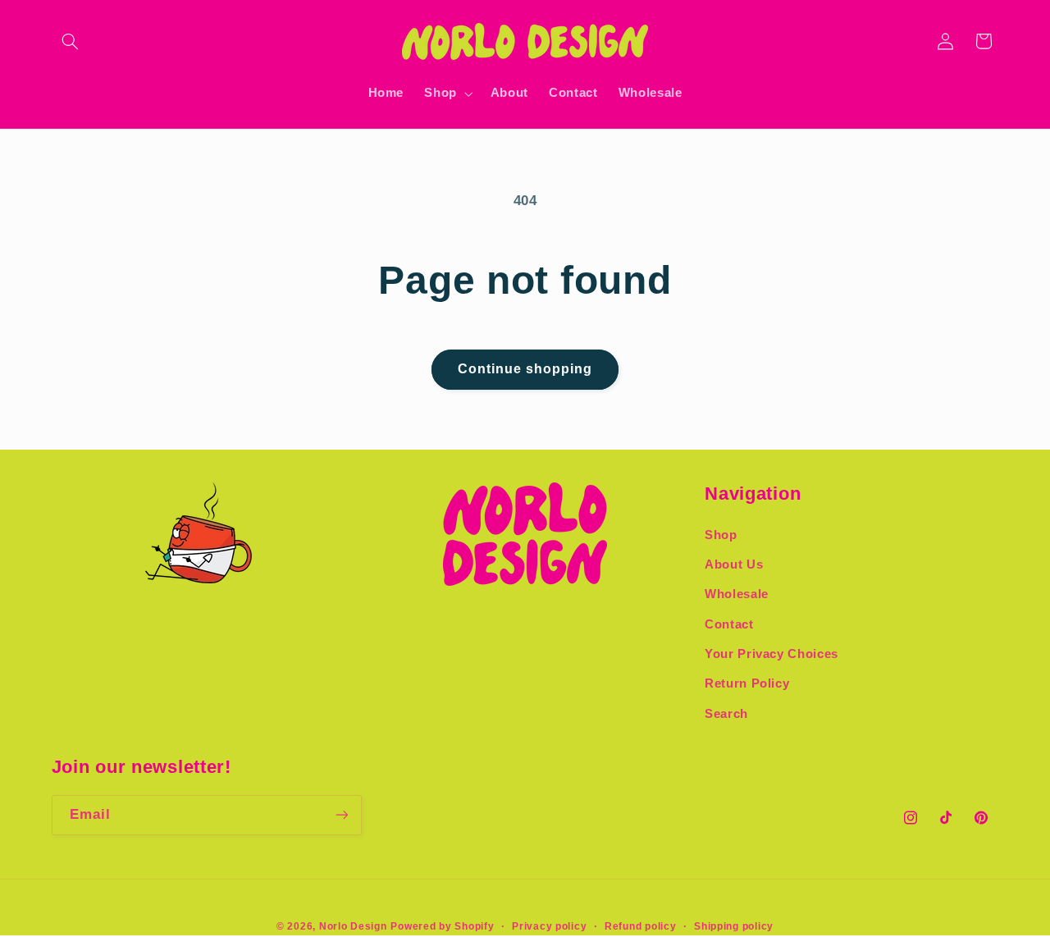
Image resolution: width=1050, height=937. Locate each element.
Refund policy (641, 926)
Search (726, 713)
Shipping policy (734, 926)
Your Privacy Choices (771, 653)
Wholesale (737, 594)
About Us (734, 564)
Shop (721, 535)
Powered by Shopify (442, 926)
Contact (729, 624)
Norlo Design (353, 926)
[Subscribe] (341, 815)
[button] (70, 41)
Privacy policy (549, 926)
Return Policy (747, 683)
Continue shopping (525, 369)
